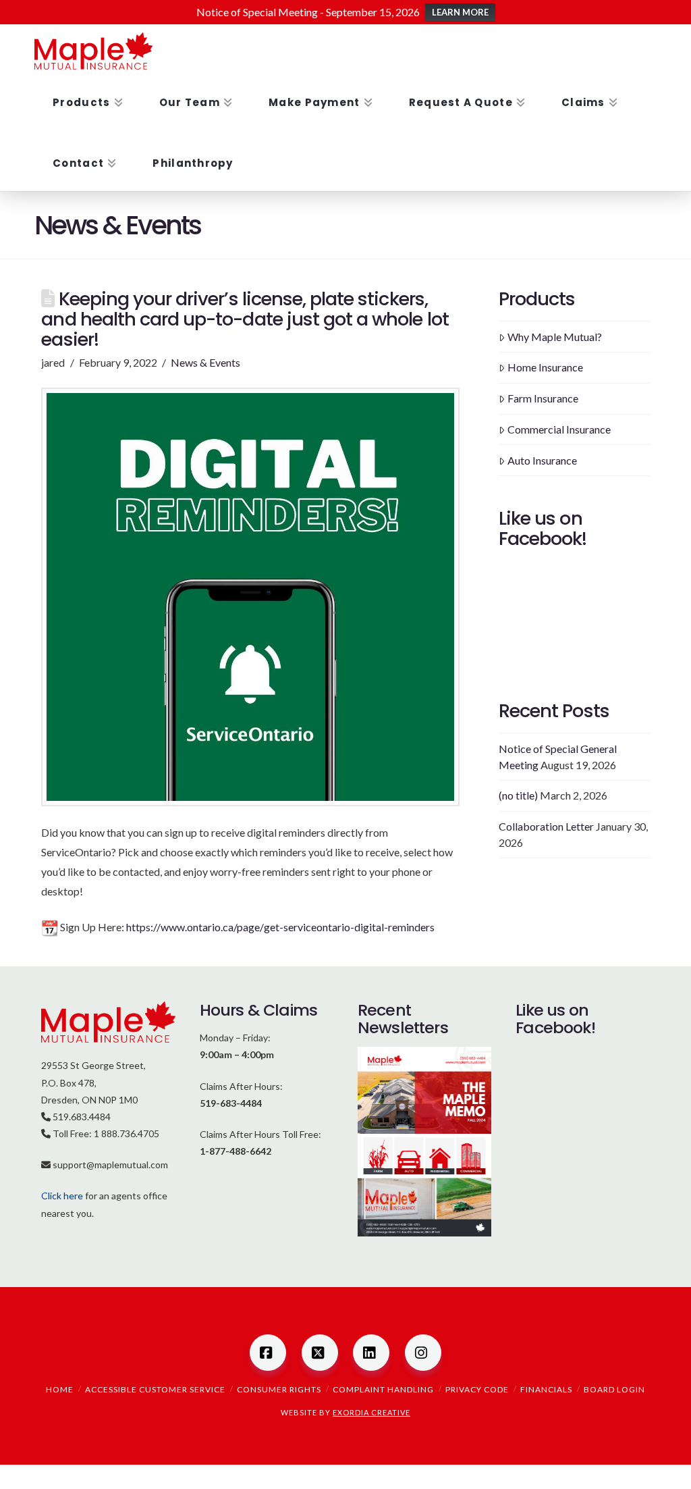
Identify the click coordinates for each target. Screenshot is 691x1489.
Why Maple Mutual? (554, 336)
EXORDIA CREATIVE (371, 1412)
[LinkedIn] (371, 1352)
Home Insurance (545, 367)
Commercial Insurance (559, 429)
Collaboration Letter (546, 826)
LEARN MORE (460, 12)
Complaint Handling (383, 1389)
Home (60, 1389)
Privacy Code (477, 1389)
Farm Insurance (542, 398)
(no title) (518, 795)
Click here (62, 1195)
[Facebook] (268, 1352)
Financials (546, 1389)
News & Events (205, 362)
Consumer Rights (279, 1389)
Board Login (614, 1389)
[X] (320, 1352)
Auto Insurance (542, 460)
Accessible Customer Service (155, 1389)
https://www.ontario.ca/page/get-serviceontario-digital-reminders (280, 926)
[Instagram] (423, 1352)
